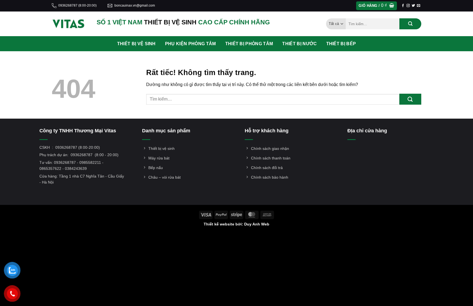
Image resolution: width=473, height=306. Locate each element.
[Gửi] (410, 23)
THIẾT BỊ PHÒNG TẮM (249, 43)
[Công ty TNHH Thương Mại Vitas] (70, 23)
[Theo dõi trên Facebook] (403, 6)
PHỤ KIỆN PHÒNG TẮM (190, 43)
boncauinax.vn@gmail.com (134, 5)
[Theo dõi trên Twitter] (413, 6)
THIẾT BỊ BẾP (341, 43)
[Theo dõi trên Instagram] (408, 6)
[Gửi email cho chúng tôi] (418, 6)
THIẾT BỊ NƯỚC (299, 43)
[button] (376, 5)
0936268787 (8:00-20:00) (77, 5)
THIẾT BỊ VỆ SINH (136, 43)
